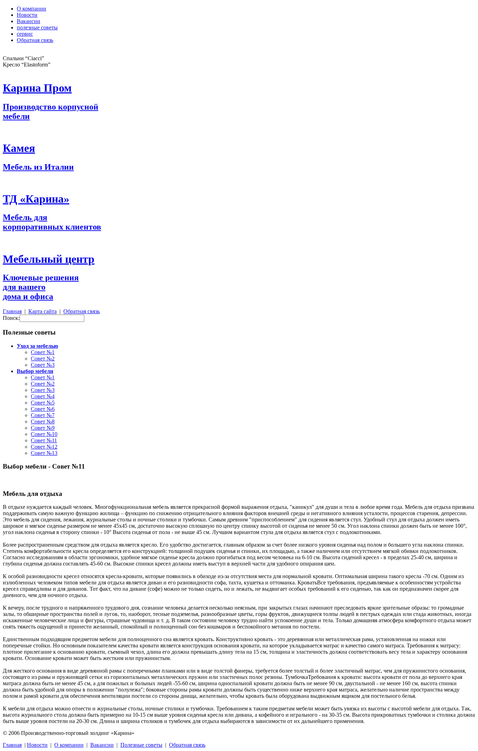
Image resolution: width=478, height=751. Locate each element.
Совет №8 (43, 421)
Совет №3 (43, 365)
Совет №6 (43, 409)
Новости (27, 15)
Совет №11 (44, 440)
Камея (19, 148)
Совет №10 (44, 434)
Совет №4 (43, 396)
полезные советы (37, 27)
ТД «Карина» (36, 198)
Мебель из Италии (38, 166)
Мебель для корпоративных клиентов (52, 222)
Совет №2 (43, 359)
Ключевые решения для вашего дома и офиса (41, 287)
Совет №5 (43, 403)
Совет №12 (44, 447)
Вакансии (28, 21)
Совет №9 (43, 428)
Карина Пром (37, 88)
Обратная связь (35, 40)
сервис (25, 34)
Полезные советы (141, 745)
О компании (31, 9)
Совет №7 (43, 415)
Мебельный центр (48, 259)
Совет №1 (43, 352)
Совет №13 (44, 453)
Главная (12, 311)
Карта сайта (42, 311)
